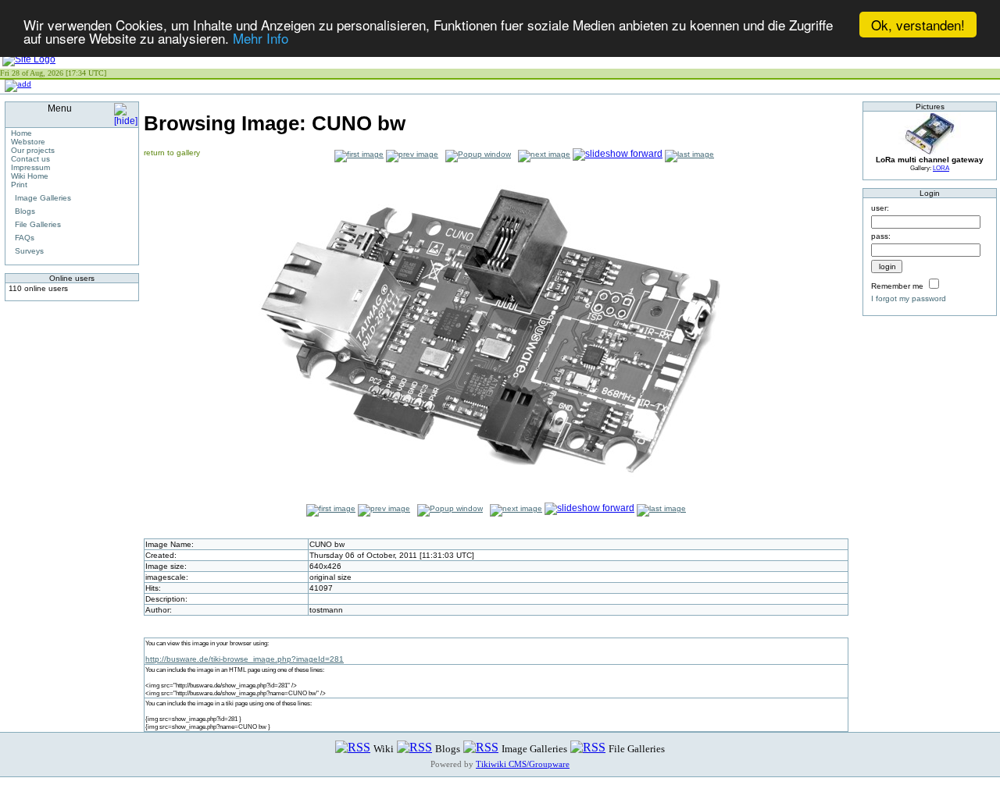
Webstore (28, 141)
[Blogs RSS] (414, 748)
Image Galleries (43, 198)
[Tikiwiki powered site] (28, 59)
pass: (881, 236)
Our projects (33, 150)
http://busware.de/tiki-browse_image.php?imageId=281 (244, 659)
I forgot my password (908, 298)
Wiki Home (29, 176)
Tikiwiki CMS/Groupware (523, 764)
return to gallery (172, 152)
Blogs (25, 211)
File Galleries (38, 224)
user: (880, 208)
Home (21, 133)
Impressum (30, 167)
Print (19, 184)
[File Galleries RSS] (587, 748)
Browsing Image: (274, 123)
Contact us (30, 159)
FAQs (24, 237)
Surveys (29, 251)
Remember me (897, 286)
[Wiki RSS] (352, 748)
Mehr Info (260, 38)
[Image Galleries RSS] (480, 748)
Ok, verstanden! (918, 24)
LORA (941, 168)
